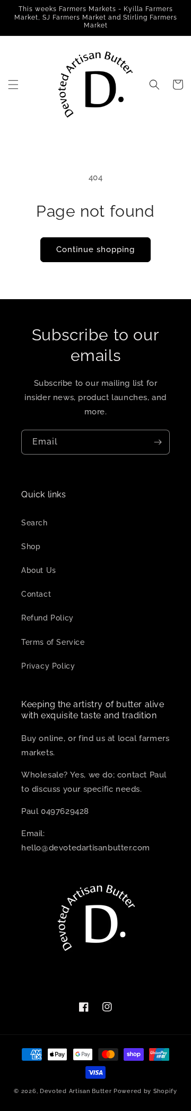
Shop (30, 546)
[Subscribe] (157, 442)
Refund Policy (47, 618)
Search (34, 523)
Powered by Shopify (145, 1091)
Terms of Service (53, 642)
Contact (36, 594)
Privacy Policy (48, 666)
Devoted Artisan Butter (75, 1091)
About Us (38, 570)
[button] (13, 84)
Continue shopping (95, 249)
